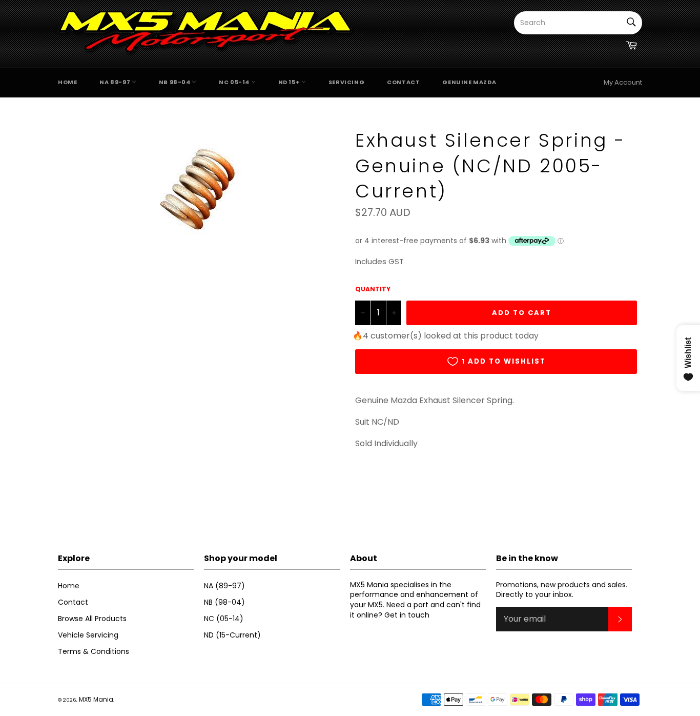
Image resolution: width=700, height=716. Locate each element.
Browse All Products (92, 618)
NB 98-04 (175, 82)
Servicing (346, 82)
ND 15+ (289, 82)
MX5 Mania (96, 699)
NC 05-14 (235, 82)
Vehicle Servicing (88, 635)
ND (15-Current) (232, 635)
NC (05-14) (223, 618)
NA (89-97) (224, 586)
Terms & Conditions (93, 651)
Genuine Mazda (469, 82)
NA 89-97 (115, 82)
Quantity (372, 289)
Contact (403, 82)
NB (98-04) (224, 602)
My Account (623, 82)
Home (67, 82)
